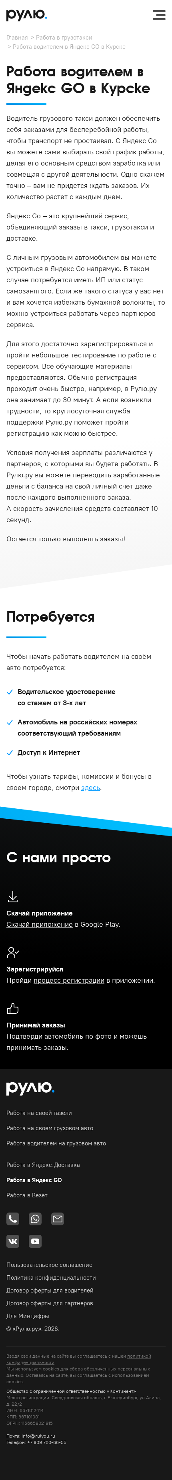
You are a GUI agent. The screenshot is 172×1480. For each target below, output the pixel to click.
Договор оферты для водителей (50, 1290)
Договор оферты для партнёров (49, 1303)
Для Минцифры (27, 1316)
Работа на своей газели (39, 1113)
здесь (90, 787)
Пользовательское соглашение (49, 1265)
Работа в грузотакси (64, 37)
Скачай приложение (39, 924)
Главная (17, 37)
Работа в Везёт (27, 1195)
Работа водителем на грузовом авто (56, 1143)
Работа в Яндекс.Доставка (43, 1165)
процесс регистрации (69, 980)
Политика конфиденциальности (51, 1277)
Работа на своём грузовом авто (49, 1128)
